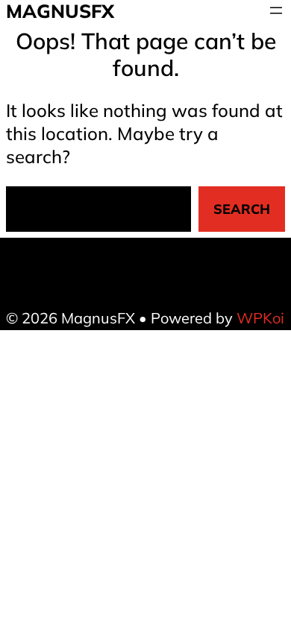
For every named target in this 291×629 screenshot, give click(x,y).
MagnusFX (60, 10)
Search (241, 209)
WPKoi (260, 318)
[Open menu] (276, 10)
